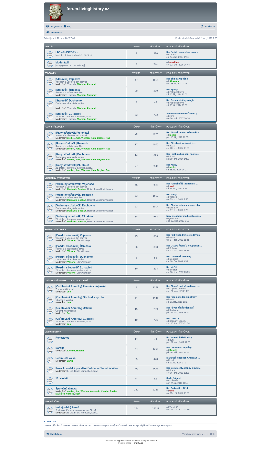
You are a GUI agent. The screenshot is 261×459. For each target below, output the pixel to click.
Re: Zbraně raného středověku (182, 132)
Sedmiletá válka (65, 358)
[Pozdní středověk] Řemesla (73, 245)
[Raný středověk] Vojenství (72, 132)
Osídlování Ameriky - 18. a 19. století (66, 280)
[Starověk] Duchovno (68, 100)
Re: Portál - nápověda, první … (182, 52)
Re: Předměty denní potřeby (181, 297)
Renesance (62, 337)
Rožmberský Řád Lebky (179, 337)
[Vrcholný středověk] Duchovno (75, 205)
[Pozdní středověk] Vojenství (73, 235)
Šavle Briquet (173, 378)
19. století (61, 378)
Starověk (50, 73)
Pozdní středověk (55, 229)
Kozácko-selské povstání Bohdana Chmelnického (86, 368)
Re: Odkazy (172, 318)
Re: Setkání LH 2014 (177, 388)
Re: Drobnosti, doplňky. (179, 347)
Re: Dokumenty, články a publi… (183, 368)
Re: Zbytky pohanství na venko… (184, 205)
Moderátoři (62, 62)
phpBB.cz (138, 443)
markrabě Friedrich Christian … (183, 358)
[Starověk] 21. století (68, 113)
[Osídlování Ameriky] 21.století (74, 318)
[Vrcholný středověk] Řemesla (74, 194)
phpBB (120, 440)
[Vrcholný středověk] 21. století (74, 216)
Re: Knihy (171, 165)
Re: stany (171, 194)
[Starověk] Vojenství (68, 79)
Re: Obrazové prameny (178, 256)
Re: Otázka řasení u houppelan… (184, 245)
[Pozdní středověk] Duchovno (74, 256)
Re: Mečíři (171, 267)
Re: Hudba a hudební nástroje (182, 154)
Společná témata (65, 388)
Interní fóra (52, 401)
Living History (53, 332)
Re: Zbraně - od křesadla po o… (183, 286)
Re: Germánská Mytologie (180, 100)
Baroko (59, 347)
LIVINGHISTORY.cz (67, 52)
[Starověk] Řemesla (67, 89)
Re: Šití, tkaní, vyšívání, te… (181, 143)
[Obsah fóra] (55, 12)
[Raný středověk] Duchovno (72, 154)
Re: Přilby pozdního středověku (183, 235)
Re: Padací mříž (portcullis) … (182, 183)
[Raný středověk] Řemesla (71, 143)
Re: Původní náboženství (180, 307)
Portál (49, 46)
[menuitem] (54, 26)
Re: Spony (172, 89)
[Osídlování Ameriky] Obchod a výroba (79, 297)
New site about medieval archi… (183, 216)
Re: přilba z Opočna (177, 78)
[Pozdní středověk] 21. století (73, 267)
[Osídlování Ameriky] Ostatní (73, 308)
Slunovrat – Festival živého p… (183, 113)
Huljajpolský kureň (67, 407)
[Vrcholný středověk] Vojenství (74, 183)
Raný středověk (54, 127)
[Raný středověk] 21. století (72, 165)
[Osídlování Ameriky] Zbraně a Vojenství (80, 286)
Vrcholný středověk (57, 178)
